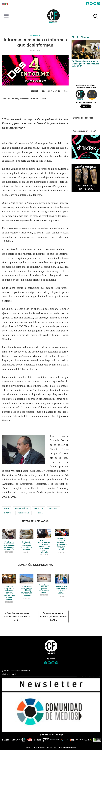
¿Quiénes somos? (9, 674)
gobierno (53, 508)
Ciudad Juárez (21, 508)
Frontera (35, 36)
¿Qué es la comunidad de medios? (16, 670)
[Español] (7, 3)
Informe (7, 513)
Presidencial (23, 513)
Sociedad (40, 513)
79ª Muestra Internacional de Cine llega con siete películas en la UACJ (85, 63)
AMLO (6, 508)
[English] (3, 3)
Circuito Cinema (80, 37)
